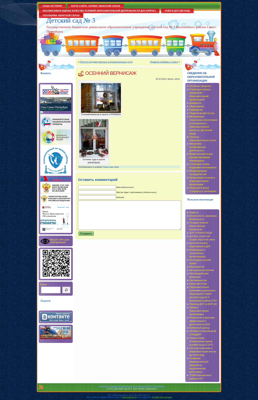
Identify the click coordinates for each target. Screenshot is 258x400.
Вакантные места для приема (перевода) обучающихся (201, 157)
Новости (194, 212)
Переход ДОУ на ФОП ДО (203, 304)
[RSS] (41, 388)
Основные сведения (200, 86)
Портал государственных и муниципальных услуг (106, 62)
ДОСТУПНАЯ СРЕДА (200, 233)
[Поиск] (66, 290)
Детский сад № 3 (70, 19)
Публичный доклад (199, 328)
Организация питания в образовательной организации (202, 181)
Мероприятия (196, 266)
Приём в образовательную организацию (199, 311)
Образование (196, 106)
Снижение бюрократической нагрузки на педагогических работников (198, 365)
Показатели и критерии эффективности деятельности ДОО (202, 321)
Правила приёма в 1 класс (164, 62)
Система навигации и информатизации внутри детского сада (202, 351)
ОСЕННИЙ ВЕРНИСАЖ (110, 73)
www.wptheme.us (129, 397)
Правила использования (121, 386)
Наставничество (198, 280)
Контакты (103, 386)
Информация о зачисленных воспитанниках (197, 253)
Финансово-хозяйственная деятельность (197, 147)
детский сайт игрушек (162, 397)
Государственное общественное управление (198, 226)
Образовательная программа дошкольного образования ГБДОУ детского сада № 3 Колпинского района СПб (203, 294)
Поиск (43, 284)
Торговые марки (142, 386)
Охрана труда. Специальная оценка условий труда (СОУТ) (201, 341)
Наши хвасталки (111, 167)
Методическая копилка (201, 270)
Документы (195, 103)
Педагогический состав (201, 113)
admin (177, 79)
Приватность (158, 386)
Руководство (196, 110)
